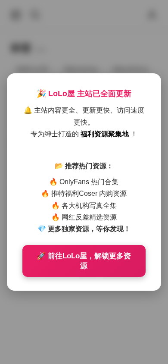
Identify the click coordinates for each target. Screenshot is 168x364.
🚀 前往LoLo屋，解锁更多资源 (84, 261)
